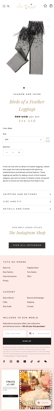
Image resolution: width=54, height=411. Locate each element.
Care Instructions (10, 276)
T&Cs (29, 276)
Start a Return (8, 298)
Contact (30, 306)
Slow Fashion (8, 272)
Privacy (5, 281)
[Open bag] (51, 5)
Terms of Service (22, 356)
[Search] (8, 6)
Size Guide (47, 139)
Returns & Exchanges (35, 298)
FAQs (5, 302)
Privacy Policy (9, 356)
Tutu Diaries (31, 272)
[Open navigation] (4, 6)
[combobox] (32, 333)
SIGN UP (27, 341)
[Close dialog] (51, 371)
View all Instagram (27, 245)
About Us (6, 268)
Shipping (30, 302)
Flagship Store (32, 268)
